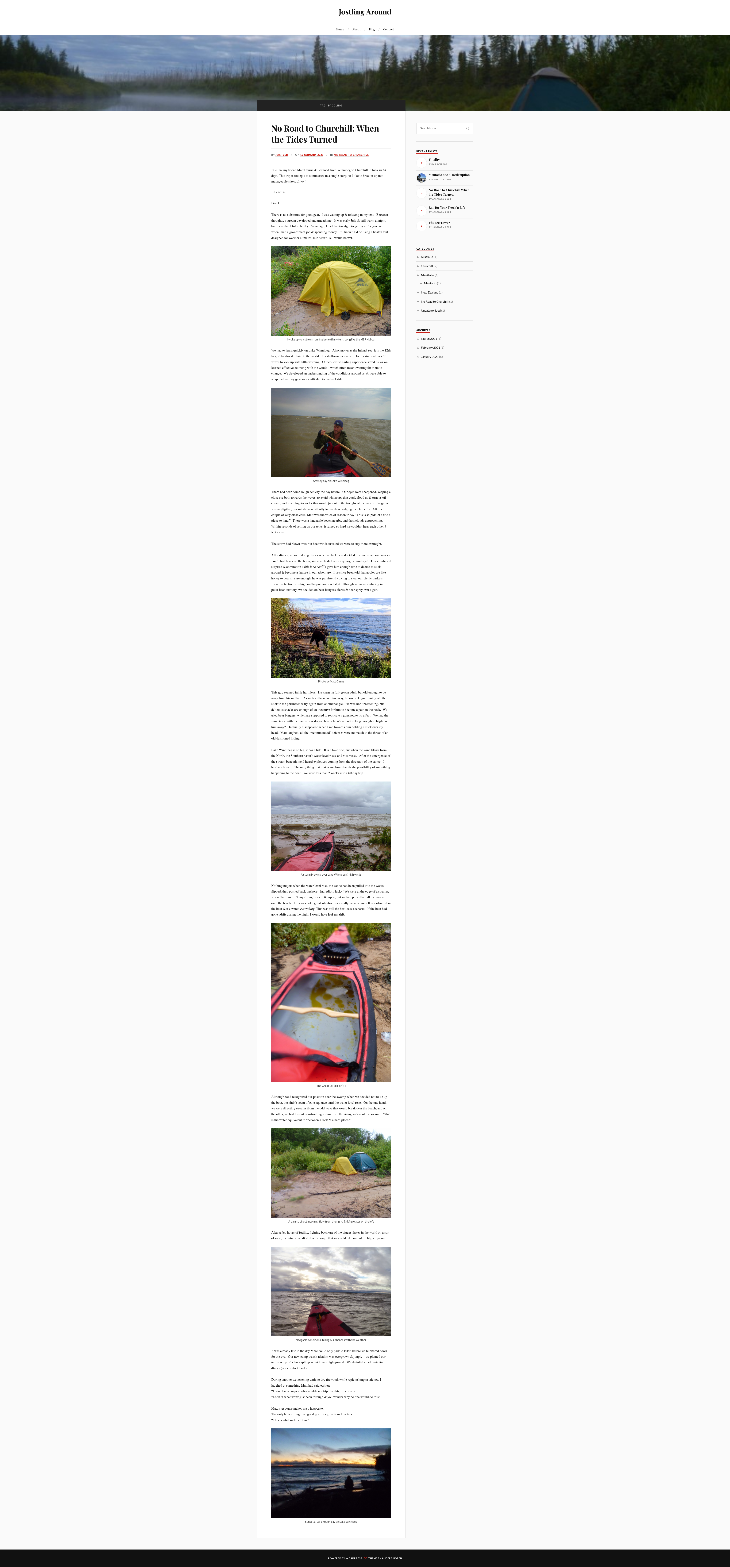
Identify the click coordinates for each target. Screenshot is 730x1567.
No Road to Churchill (351, 154)
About (356, 29)
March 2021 (429, 338)
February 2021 (430, 347)
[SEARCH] (467, 128)
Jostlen (281, 154)
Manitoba (427, 275)
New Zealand (429, 292)
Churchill (427, 266)
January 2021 (430, 356)
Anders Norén (392, 1558)
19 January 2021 (311, 154)
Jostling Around (365, 11)
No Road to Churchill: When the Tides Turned (325, 133)
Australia (427, 257)
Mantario (430, 283)
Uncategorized (431, 310)
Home (340, 29)
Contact (388, 29)
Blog (372, 29)
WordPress (354, 1558)
